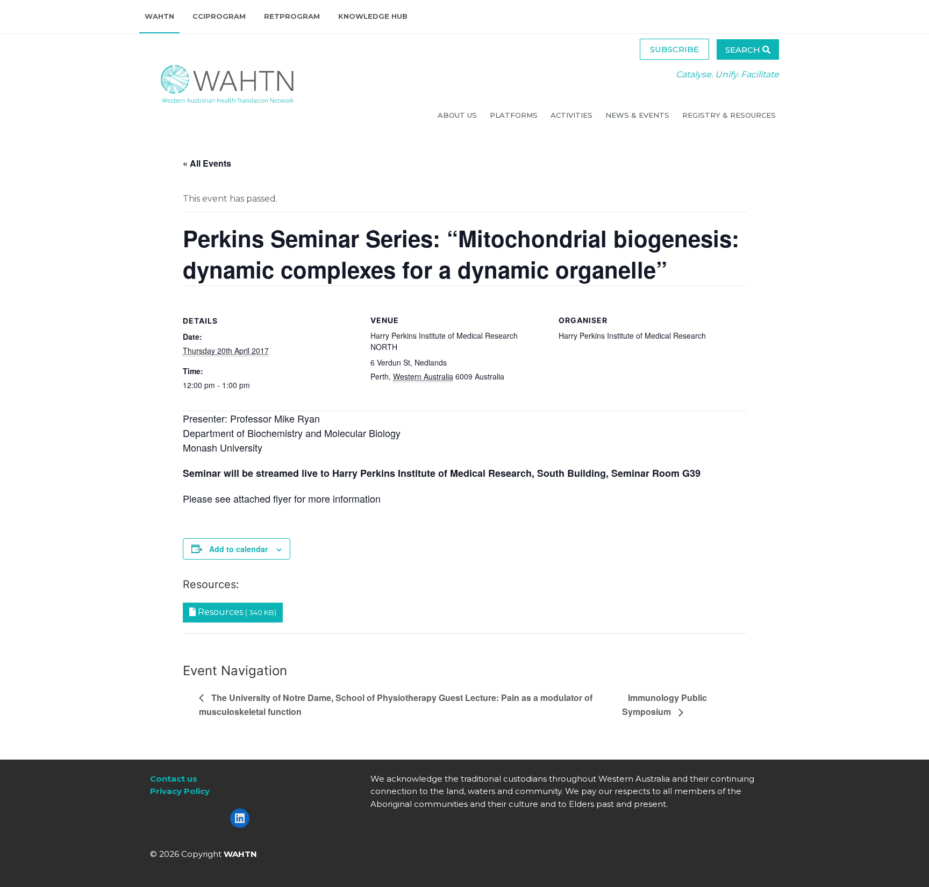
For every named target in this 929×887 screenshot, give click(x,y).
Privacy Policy (180, 791)
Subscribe (674, 49)
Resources (236, 612)
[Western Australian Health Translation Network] (216, 81)
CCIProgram (219, 16)
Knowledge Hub (373, 16)
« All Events (207, 163)
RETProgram (292, 16)
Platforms (515, 115)
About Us (458, 115)
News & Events (638, 115)
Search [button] (743, 50)
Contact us (173, 779)
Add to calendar (238, 548)
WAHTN (159, 16)
